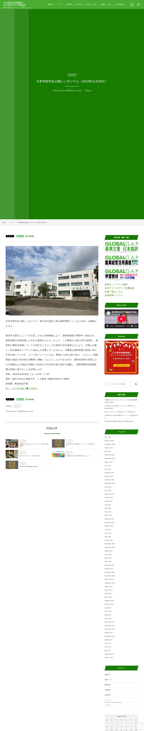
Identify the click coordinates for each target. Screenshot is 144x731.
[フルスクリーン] (135, 326)
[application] (121, 318)
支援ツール (108, 679)
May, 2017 (108, 650)
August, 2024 (109, 462)
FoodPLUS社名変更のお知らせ (28, 466)
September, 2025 (110, 444)
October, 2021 (109, 526)
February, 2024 (109, 472)
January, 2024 (109, 476)
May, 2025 (108, 451)
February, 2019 (109, 600)
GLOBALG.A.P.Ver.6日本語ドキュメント (78, 456)
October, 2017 (109, 632)
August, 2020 (109, 551)
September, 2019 (110, 583)
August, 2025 (109, 448)
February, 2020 (109, 565)
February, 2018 (109, 622)
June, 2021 (108, 533)
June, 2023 (108, 487)
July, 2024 (108, 465)
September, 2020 (110, 547)
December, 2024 (110, 455)
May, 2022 (108, 508)
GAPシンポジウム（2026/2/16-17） (30, 456)
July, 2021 (108, 529)
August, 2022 (109, 501)
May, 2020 (108, 558)
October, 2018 (109, 604)
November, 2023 (110, 480)
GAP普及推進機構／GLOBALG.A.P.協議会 (14, 4)
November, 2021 (110, 522)
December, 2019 (110, 572)
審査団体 (107, 685)
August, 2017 (109, 640)
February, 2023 (109, 494)
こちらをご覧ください (26, 388)
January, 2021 (109, 540)
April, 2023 (108, 490)
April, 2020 (108, 561)
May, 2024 (108, 469)
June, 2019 (108, 590)
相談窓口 (107, 674)
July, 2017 (108, 643)
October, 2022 (109, 497)
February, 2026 (109, 441)
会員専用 (107, 695)
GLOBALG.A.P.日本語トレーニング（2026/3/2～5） (120, 406)
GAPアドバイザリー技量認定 (119, 288)
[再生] (107, 326)
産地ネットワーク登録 (116, 284)
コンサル (108, 705)
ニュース (17, 406)
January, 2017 (109, 657)
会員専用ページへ (114, 295)
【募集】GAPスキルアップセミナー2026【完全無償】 (121, 400)
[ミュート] (132, 326)
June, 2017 (108, 647)
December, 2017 (110, 625)
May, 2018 (108, 615)
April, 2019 (108, 593)
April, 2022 (108, 512)
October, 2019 (109, 579)
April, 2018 (108, 618)
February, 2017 (109, 654)
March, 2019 (108, 597)
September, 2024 (110, 458)
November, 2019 (110, 576)
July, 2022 (108, 505)
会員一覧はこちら (114, 292)
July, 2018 (108, 608)
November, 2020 (110, 544)
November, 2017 (110, 629)
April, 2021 (108, 536)
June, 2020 (108, 554)
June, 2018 (108, 611)
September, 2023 (110, 483)
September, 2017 (110, 636)
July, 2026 (108, 437)
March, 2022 (108, 515)
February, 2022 (109, 519)
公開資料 (107, 690)
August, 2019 (109, 586)
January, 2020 (109, 568)
